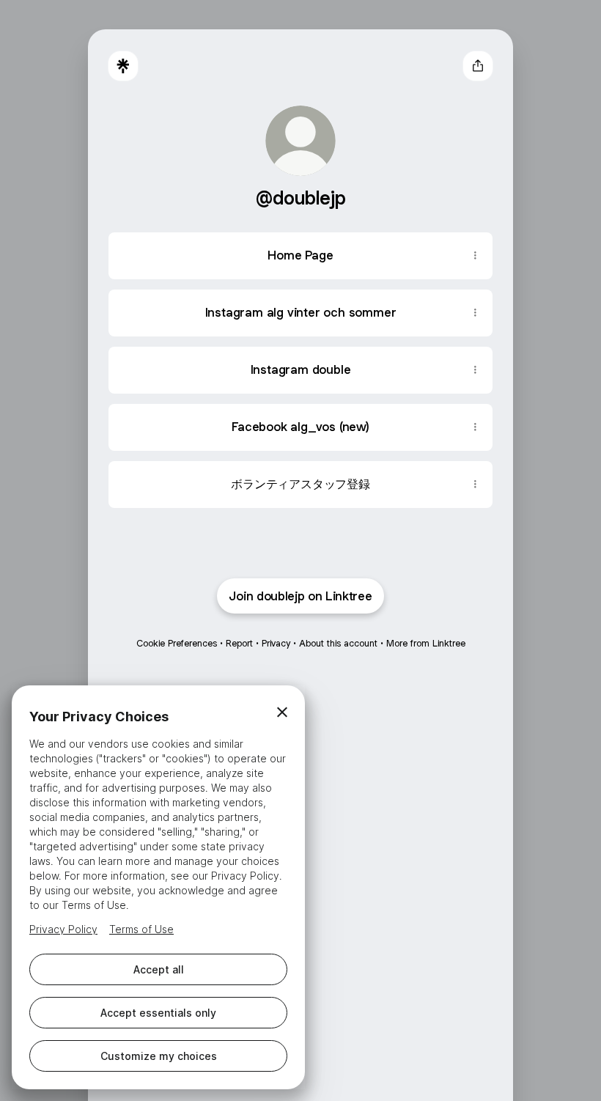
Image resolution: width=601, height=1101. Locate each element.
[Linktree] (123, 66)
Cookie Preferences (176, 643)
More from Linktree (425, 643)
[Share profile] (478, 66)
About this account (338, 643)
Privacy (276, 643)
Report (239, 643)
